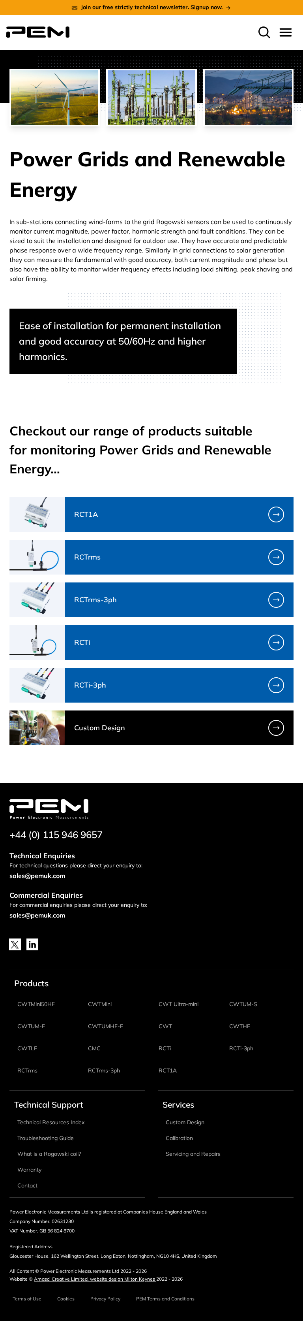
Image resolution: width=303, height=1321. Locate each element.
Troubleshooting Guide (45, 1138)
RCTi (165, 1048)
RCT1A (168, 1070)
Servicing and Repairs (193, 1153)
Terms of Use (27, 1299)
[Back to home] (37, 32)
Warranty (29, 1169)
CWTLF (27, 1048)
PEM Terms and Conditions (165, 1299)
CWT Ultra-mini (178, 1004)
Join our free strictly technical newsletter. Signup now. (151, 7)
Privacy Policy (105, 1299)
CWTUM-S (243, 1004)
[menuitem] (264, 32)
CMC (94, 1048)
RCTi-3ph (241, 1048)
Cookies (66, 1299)
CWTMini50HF (36, 1004)
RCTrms (27, 1070)
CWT (165, 1026)
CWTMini (100, 1004)
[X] (15, 944)
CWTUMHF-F (105, 1026)
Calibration (179, 1138)
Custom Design (185, 1122)
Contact (27, 1185)
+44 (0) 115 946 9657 (56, 834)
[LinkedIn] (32, 944)
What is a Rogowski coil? (49, 1153)
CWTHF (239, 1026)
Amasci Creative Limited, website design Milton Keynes (95, 1279)
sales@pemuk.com (37, 876)
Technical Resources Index (50, 1122)
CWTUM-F (31, 1026)
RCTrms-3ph (104, 1070)
